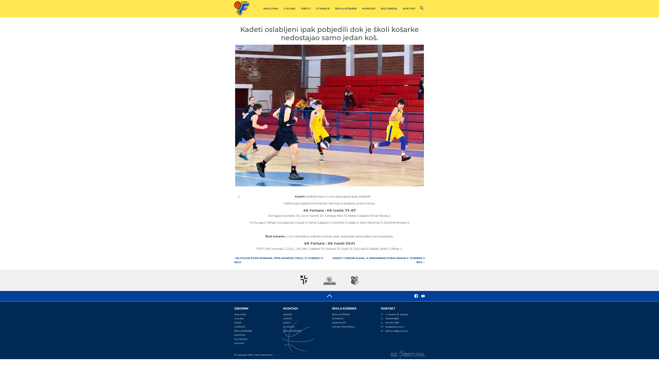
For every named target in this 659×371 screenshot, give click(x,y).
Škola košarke (346, 8)
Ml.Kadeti (288, 326)
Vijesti (305, 8)
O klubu (290, 8)
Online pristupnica (343, 326)
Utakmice (323, 8)
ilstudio (276, 354)
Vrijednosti (339, 322)
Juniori (287, 318)
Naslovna (270, 8)
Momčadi (368, 8)
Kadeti (287, 322)
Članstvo (338, 318)
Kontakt (409, 8)
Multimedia (389, 8)
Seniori (287, 314)
